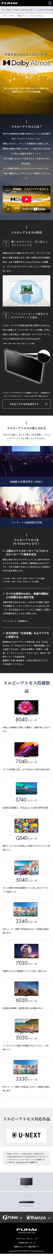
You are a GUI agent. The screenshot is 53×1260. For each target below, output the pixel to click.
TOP (44, 1257)
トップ (5, 16)
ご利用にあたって (25, 1242)
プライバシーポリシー (25, 1238)
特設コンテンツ (22, 16)
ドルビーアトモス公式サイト (24, 404)
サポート (12, 16)
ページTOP (6, 9)
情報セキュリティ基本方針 (25, 1246)
